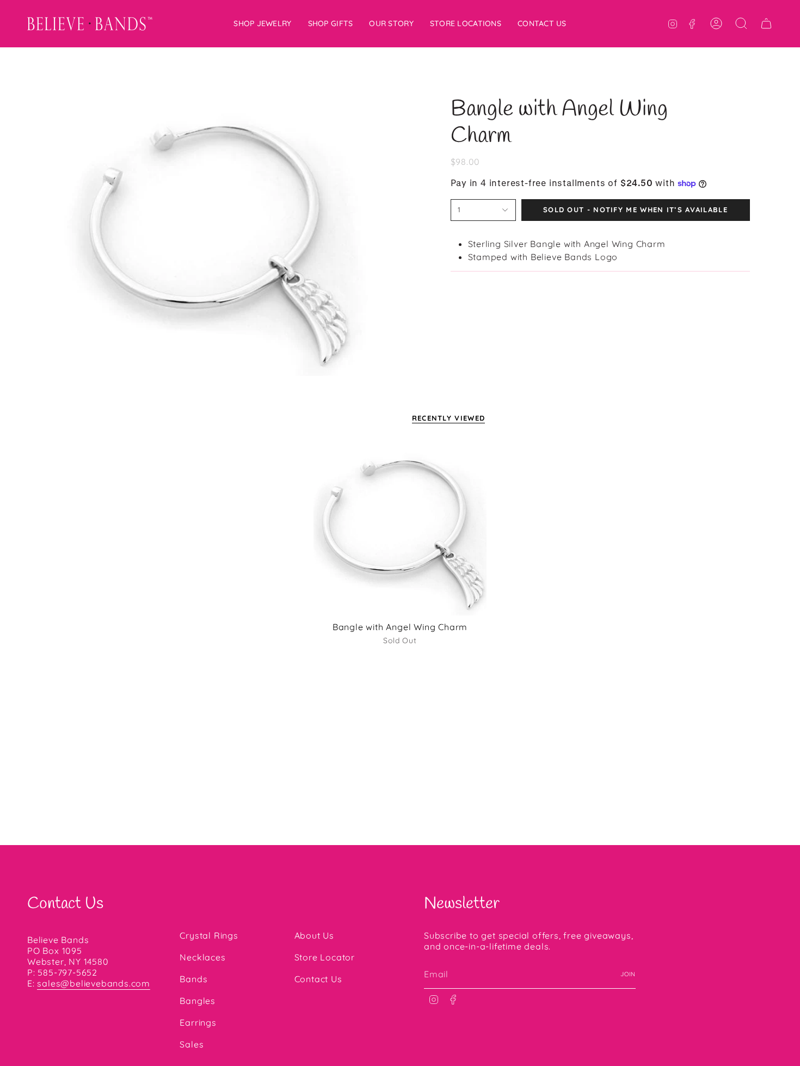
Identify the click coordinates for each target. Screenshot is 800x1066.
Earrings (198, 1022)
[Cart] (766, 23)
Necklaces (202, 957)
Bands (193, 978)
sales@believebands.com (93, 983)
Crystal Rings (209, 935)
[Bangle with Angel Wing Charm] (400, 529)
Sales (192, 1044)
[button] (262, 23)
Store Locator (324, 957)
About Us (314, 935)
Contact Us (318, 978)
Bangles (198, 1000)
